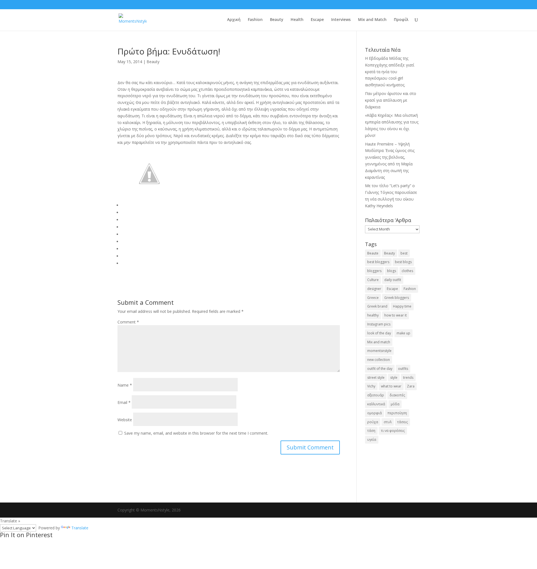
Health (297, 20)
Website (124, 419)
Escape (317, 20)
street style (376, 377)
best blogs (403, 261)
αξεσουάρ (375, 395)
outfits (403, 368)
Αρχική (234, 20)
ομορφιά (374, 413)
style (393, 377)
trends (408, 377)
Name (124, 385)
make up (403, 333)
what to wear (391, 386)
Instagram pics (378, 324)
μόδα (395, 404)
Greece (373, 297)
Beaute (372, 253)
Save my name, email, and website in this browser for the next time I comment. (196, 433)
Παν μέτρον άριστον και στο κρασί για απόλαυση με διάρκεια (390, 100)
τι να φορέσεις (393, 430)
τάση (371, 430)
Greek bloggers (396, 297)
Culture (373, 279)
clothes (407, 270)
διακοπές (397, 395)
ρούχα (372, 422)
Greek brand (377, 306)
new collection (378, 359)
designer (374, 288)
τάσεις (402, 422)
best (404, 253)
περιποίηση (397, 413)
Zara (410, 386)
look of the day (379, 333)
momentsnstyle (379, 350)
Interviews (341, 20)
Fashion (255, 20)
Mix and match (378, 342)
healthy (373, 315)
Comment (128, 322)
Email (124, 402)
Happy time (402, 306)
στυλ (388, 422)
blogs (391, 270)
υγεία (371, 439)
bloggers (374, 270)
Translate (79, 527)
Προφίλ (401, 20)
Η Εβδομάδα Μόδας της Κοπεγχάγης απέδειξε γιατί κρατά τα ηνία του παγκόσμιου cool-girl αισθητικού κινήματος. (389, 71)
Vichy (371, 386)
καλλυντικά (376, 404)
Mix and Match (372, 20)
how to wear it (395, 315)
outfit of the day (379, 368)
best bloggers (378, 261)
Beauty (276, 20)
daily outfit (392, 279)
